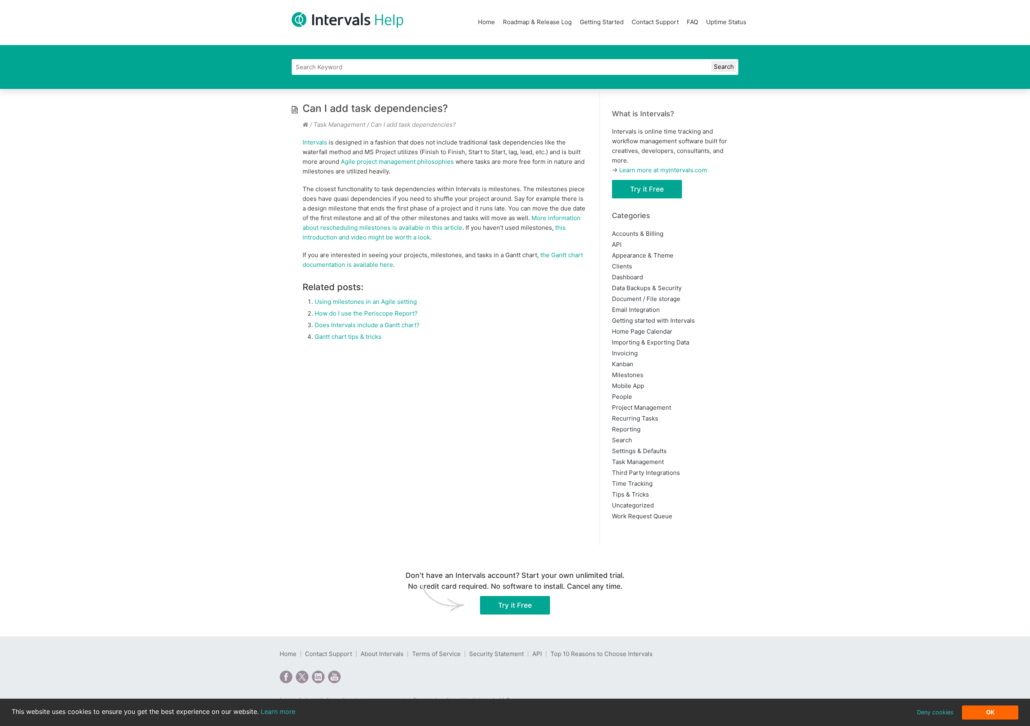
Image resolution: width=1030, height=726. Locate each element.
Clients (622, 266)
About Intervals (382, 654)
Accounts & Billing (637, 233)
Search (622, 440)
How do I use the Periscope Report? (366, 313)
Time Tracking (632, 483)
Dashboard (627, 277)
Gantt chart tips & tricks (348, 336)
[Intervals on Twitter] (302, 676)
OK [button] (990, 712)
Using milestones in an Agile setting (366, 301)
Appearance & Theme (643, 255)
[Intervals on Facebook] (286, 676)
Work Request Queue (642, 516)
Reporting (626, 429)
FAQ (692, 22)
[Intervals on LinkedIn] (318, 676)
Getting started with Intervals (653, 320)
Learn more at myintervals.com (663, 170)
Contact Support (655, 22)
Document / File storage (646, 299)
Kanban (622, 364)
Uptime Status (726, 22)
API (617, 244)
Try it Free (647, 189)
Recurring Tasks (635, 418)
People (622, 396)
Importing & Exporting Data (650, 342)
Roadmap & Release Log (537, 22)
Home (486, 22)
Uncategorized (633, 505)
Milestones (627, 375)
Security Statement (496, 654)
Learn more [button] (278, 711)
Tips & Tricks (630, 494)
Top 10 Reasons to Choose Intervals (601, 654)
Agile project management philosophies (397, 161)
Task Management (339, 124)
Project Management (641, 407)
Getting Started (602, 22)
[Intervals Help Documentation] (305, 124)
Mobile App (628, 386)
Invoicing (625, 353)
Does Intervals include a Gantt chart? (367, 325)
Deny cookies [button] (935, 712)
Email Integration (636, 310)
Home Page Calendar (642, 331)
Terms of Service (436, 654)
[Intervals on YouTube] (334, 676)
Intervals (315, 142)
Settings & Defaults (639, 451)
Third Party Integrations (646, 472)
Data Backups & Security (647, 288)
